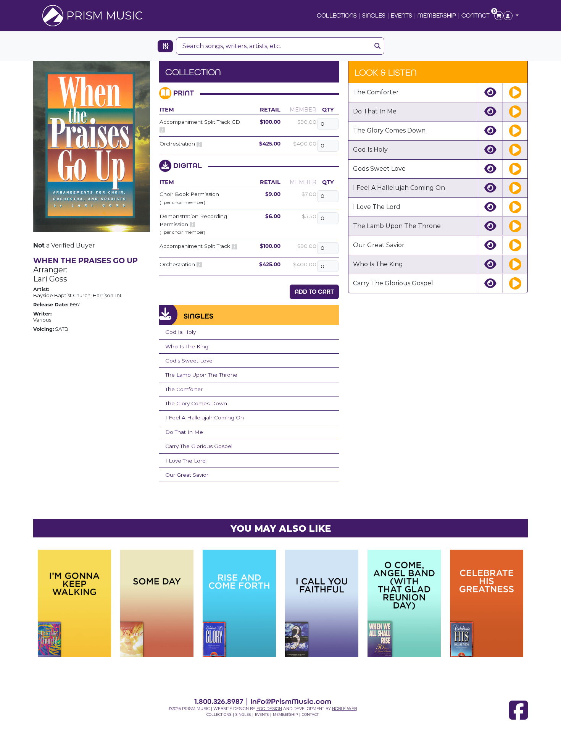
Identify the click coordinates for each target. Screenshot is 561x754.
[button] (511, 15)
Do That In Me (184, 432)
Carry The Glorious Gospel (198, 446)
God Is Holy (180, 332)
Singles (373, 15)
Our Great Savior (186, 475)
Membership (437, 15)
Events (401, 15)
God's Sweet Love (189, 361)
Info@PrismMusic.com (290, 701)
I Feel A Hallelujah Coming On (204, 417)
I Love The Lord (185, 461)
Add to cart (314, 291)
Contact (475, 15)
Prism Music (104, 15)
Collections (337, 15)
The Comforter (184, 389)
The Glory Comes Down (196, 403)
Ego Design (269, 708)
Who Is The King (186, 346)
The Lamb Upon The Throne (201, 375)
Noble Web (344, 708)
